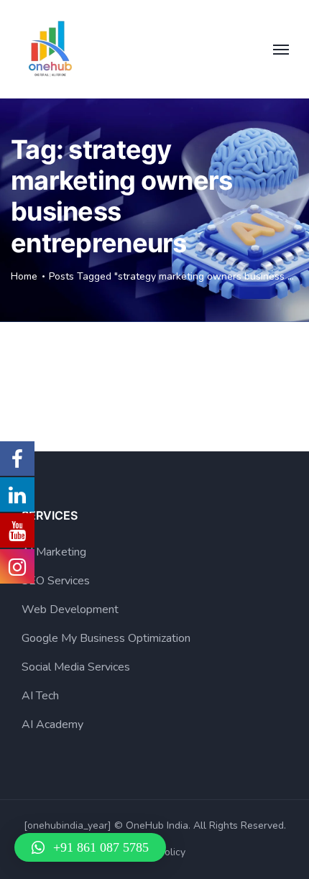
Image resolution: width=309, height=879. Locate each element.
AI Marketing (54, 552)
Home (24, 276)
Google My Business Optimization (106, 638)
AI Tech (40, 696)
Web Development (70, 609)
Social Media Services (76, 667)
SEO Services (56, 581)
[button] (90, 847)
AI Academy (52, 724)
